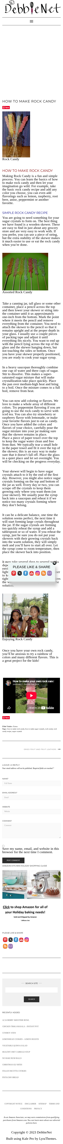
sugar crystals (17, 731)
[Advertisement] (31, 58)
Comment (7, 821)
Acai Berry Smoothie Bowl (15, 1020)
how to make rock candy (15, 729)
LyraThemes (47, 1138)
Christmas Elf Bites (12, 1065)
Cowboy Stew (9, 1033)
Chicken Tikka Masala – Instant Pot (20, 1026)
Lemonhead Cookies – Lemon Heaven (20, 1039)
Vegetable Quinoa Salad (14, 1046)
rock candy (49, 729)
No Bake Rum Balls (12, 1058)
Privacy (38, 1109)
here (35, 1123)
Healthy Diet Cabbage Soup (16, 1052)
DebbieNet (44, 1132)
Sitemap (42, 1104)
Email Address (9, 793)
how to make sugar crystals (34, 729)
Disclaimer (30, 1104)
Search (31, 999)
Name (5, 779)
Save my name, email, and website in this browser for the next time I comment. (30, 850)
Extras (15, 726)
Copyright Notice (13, 1104)
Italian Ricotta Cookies (14, 1071)
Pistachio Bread (10, 1077)
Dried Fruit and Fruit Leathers (40, 749)
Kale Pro (28, 1138)
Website (6, 807)
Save (7, 107)
